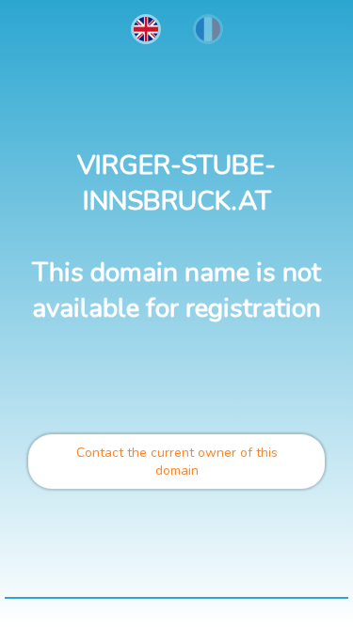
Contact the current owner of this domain (177, 461)
